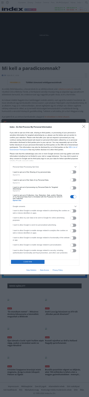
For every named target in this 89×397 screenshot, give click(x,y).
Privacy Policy (58, 270)
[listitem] (44, 167)
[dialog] (44, 198)
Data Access (44, 270)
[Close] (84, 127)
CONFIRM (28, 262)
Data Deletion (31, 270)
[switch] (73, 172)
